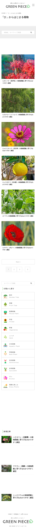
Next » (18, 262)
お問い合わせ (24, 514)
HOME (10, 514)
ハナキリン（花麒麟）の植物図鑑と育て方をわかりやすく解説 (23, 439)
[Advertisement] (18, 45)
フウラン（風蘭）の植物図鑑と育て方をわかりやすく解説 (23, 468)
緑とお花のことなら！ (18, 518)
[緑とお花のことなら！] (18, 6)
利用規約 (16, 514)
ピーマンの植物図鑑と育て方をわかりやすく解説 (17, 216)
